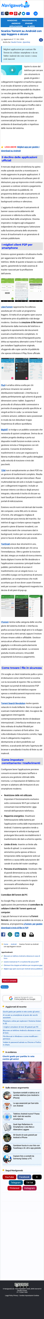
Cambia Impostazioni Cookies (29, 1295)
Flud (3, 385)
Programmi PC (29, 20)
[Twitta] (24, 936)
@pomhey (26, 42)
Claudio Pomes (16, 42)
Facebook (24, 1177)
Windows (12, 20)
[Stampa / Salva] (31, 934)
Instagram (29, 1188)
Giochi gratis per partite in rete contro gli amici (21, 1012)
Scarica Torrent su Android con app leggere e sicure (21, 32)
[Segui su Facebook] (3, 15)
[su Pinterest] (16, 15)
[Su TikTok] (20, 15)
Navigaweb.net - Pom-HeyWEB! (14, 1289)
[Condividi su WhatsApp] (10, 936)
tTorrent (5, 622)
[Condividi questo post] (41, 40)
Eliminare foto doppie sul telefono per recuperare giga (23, 965)
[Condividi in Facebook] (3, 936)
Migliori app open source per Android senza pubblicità (23, 969)
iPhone (29, 23)
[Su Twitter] (7, 14)
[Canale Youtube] (11, 14)
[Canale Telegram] (23, 15)
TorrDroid (5, 544)
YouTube (9, 1177)
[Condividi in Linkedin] (17, 936)
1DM (3, 470)
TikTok (29, 1182)
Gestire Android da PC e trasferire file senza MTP (21, 962)
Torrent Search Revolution (13, 703)
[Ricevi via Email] (28, 15)
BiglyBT (4, 429)
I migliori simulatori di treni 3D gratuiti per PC (20, 1027)
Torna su (4, 987)
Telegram (16, 1182)
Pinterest (14, 1188)
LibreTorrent (7, 307)
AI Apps (31, 26)
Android (15, 23)
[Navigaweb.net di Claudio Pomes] (15, 9)
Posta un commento (9, 981)
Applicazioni (16, 26)
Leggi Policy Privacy (11, 1295)
